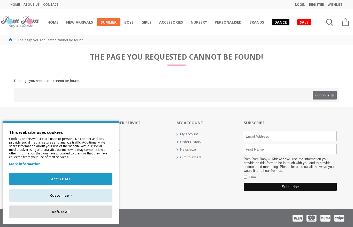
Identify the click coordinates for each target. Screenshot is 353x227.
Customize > (61, 195)
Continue (322, 95)
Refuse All (61, 211)
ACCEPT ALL (61, 179)
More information (25, 163)
